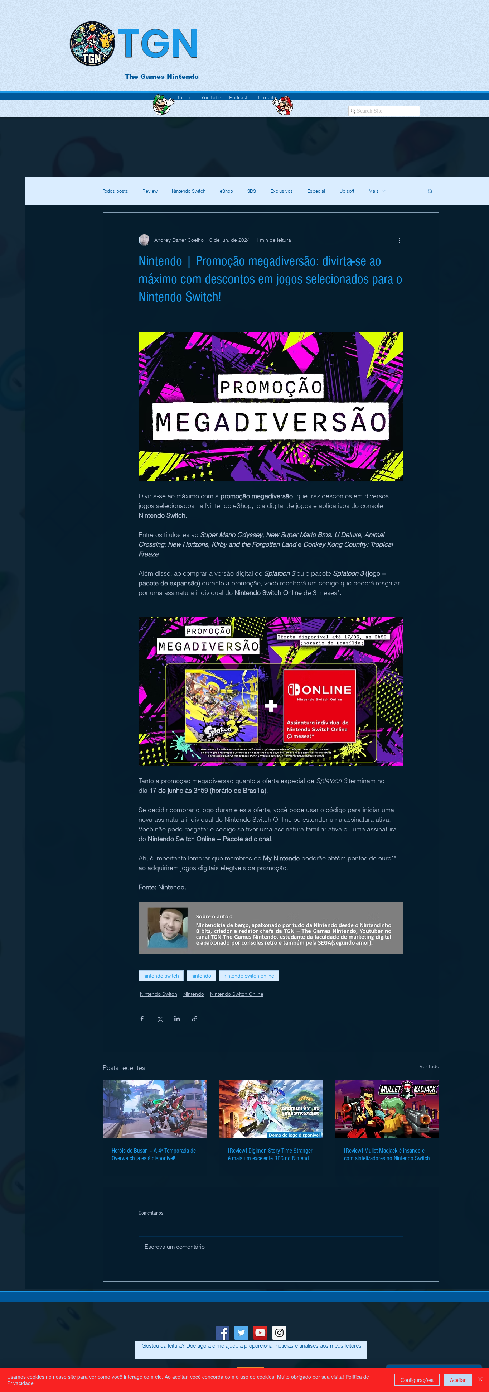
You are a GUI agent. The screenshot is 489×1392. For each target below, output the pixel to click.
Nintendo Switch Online (236, 994)
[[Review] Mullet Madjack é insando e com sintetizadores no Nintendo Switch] (387, 1109)
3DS (251, 191)
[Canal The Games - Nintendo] (260, 1333)
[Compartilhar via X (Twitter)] (159, 1018)
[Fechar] (480, 1379)
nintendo (201, 976)
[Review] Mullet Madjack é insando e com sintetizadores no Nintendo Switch (387, 1154)
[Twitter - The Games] (241, 1333)
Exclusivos (281, 191)
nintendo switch (161, 976)
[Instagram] (279, 1333)
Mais (374, 191)
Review (150, 191)
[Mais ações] (399, 240)
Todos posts (115, 191)
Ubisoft (346, 191)
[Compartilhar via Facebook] (142, 1018)
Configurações (417, 1379)
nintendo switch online (248, 976)
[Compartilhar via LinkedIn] (177, 1018)
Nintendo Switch (188, 191)
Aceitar (458, 1379)
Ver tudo (429, 1066)
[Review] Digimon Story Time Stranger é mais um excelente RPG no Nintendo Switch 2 (270, 1154)
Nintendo (193, 994)
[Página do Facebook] (222, 1333)
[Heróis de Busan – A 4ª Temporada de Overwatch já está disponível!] (155, 1109)
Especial (316, 191)
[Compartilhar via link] (194, 1018)
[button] (430, 191)
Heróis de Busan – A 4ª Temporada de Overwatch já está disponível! (154, 1154)
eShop (226, 191)
